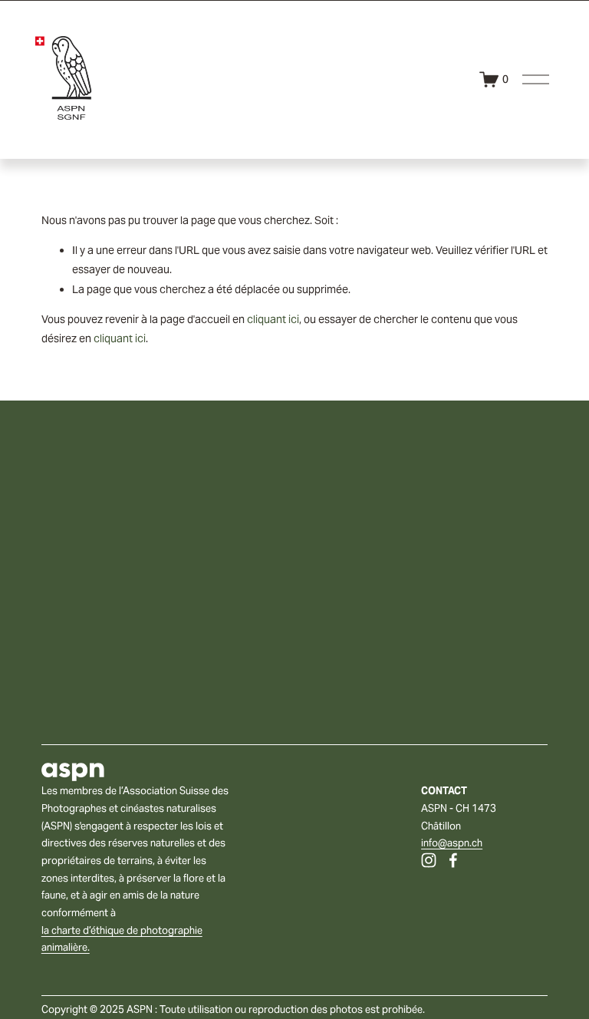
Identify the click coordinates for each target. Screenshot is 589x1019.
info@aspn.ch (451, 842)
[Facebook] (453, 860)
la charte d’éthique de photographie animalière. (121, 939)
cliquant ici (273, 319)
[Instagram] (428, 860)
